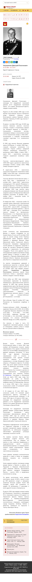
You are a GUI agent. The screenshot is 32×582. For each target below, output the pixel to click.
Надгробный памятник (11, 84)
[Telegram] (9, 62)
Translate (16, 59)
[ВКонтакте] (4, 62)
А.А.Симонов (10, 522)
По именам (14, 10)
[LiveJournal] (17, 62)
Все (5, 15)
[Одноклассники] (7, 62)
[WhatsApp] (12, 62)
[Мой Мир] (14, 62)
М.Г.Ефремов (7, 375)
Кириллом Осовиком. (22, 514)
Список (6, 10)
